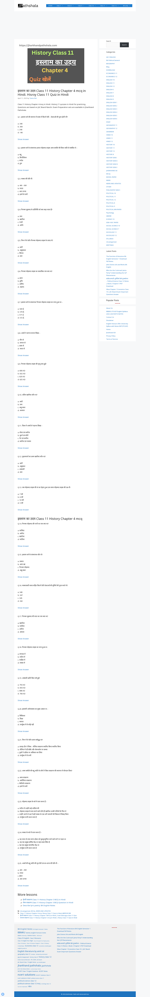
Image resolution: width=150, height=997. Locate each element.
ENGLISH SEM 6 (111, 119)
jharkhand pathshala (29, 965)
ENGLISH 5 (110, 90)
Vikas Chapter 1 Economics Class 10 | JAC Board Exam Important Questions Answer (117, 291)
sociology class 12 (46, 984)
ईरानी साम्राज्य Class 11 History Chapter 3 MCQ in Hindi (44, 899)
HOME (50, 6)
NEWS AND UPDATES (43, 911)
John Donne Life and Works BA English (70, 934)
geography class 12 (24, 954)
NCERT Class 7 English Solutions (28, 971)
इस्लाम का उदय (66, 913)
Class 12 (114, 6)
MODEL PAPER (111, 177)
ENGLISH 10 (110, 80)
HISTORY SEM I (111, 158)
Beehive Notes (31, 935)
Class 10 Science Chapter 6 (33, 943)
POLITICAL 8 (110, 203)
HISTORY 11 (110, 148)
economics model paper (45, 946)
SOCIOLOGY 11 (111, 232)
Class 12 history (45, 943)
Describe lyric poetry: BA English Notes (39, 905)
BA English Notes (25, 929)
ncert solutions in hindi (24, 978)
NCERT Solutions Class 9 (43, 975)
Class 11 (102, 6)
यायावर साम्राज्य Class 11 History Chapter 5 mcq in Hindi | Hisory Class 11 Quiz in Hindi (48, 918)
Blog (107, 67)
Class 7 (59, 6)
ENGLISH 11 (110, 83)
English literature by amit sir (31, 951)
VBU (30, 986)
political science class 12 (27, 981)
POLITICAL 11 (111, 197)
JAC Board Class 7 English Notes (27, 962)
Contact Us (110, 317)
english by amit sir (22, 948)
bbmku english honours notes (36, 933)
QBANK (108, 216)
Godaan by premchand (41, 954)
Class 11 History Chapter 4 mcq (31, 913)
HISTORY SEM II (111, 161)
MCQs (33, 911)
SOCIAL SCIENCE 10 (113, 226)
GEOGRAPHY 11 (111, 125)
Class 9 (80, 6)
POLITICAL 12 (111, 200)
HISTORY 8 (110, 154)
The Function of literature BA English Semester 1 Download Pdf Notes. (116, 258)
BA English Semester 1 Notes (40, 929)
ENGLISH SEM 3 (111, 109)
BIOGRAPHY (110, 64)
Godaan (33, 954)
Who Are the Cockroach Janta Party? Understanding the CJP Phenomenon (116, 272)
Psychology (110, 213)
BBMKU (21, 932)
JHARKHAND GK (111, 171)
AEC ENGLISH (111, 57)
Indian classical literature (24, 959)
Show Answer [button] (23, 139)
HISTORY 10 (110, 145)
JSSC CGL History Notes (24, 969)
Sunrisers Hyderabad (22, 986)
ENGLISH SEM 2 (111, 106)
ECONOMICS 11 (111, 73)
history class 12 (45, 957)
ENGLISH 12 (110, 86)
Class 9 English (23, 938)
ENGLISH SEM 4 (111, 112)
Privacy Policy (110, 336)
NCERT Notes (43, 971)
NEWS (108, 180)
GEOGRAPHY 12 (111, 128)
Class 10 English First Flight (25, 941)
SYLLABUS (109, 239)
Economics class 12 (31, 946)
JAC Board (39, 959)
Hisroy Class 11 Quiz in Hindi (52, 913)
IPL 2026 (33, 959)
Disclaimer (110, 320)
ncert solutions (26, 974)
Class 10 (91, 6)
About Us (109, 308)
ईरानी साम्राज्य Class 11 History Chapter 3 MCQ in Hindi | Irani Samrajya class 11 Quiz (48, 915)
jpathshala (46, 965)
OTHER (108, 187)
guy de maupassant (23, 957)
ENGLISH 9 (110, 99)
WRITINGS (110, 245)
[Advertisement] (75, 24)
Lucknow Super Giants (36, 969)
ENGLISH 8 (110, 96)
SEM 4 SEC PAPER (112, 222)
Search (108, 41)
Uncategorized (25, 911)
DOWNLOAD (110, 70)
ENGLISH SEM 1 (111, 102)
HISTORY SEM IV (112, 164)
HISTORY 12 (110, 151)
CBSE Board (39, 935)
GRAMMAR (110, 132)
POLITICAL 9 (110, 206)
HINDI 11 (109, 138)
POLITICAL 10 (111, 193)
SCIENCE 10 (110, 219)
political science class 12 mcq (29, 983)
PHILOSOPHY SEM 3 (113, 190)
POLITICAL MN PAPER (113, 209)
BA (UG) (125, 6)
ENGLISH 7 (110, 93)
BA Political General (113, 60)
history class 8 (34, 957)
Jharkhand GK (111, 333)
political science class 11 (37, 978)
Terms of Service (112, 339)
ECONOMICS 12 (111, 77)
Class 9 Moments (35, 938)
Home (108, 329)
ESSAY (108, 122)
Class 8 (69, 6)
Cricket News (21, 946)
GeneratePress (84, 994)
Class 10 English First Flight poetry (41, 941)
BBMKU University (22, 935)
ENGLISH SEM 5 (111, 115)
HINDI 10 (109, 135)
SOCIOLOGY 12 (111, 235)
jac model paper (41, 962)
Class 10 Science (22, 943)
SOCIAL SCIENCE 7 (112, 229)
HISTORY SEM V (111, 167)
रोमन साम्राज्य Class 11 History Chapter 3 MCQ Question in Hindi (48, 902)
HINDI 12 (109, 141)
